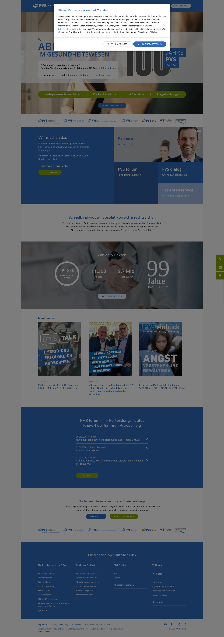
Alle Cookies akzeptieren (150, 44)
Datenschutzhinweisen (68, 29)
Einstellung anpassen (117, 44)
